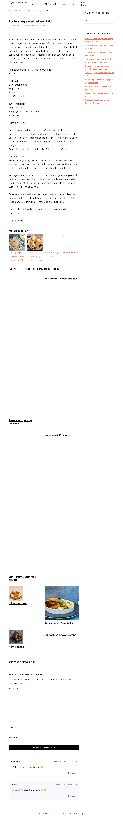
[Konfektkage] (16, 643)
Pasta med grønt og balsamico (20, 422)
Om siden (83, 3)
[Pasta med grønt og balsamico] (26, 417)
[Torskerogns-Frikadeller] (62, 619)
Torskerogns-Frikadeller (59, 623)
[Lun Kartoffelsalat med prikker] (26, 573)
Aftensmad (50, 4)
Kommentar (15, 688)
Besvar (71, 773)
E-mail (13, 737)
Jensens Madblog (15, 11)
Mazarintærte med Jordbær (61, 278)
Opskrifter (35, 4)
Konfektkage (16, 646)
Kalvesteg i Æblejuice (57, 435)
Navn (12, 727)
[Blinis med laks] (16, 600)
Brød (72, 4)
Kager (63, 4)
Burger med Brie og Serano (60, 634)
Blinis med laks (18, 603)
